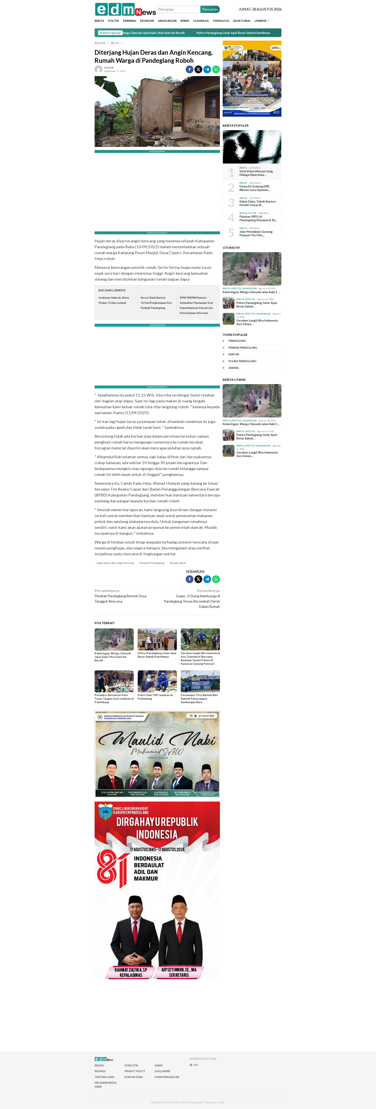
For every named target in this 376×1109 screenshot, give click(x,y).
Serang (234, 367)
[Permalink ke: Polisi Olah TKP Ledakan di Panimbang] (157, 681)
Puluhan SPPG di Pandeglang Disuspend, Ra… (258, 218)
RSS (196, 1064)
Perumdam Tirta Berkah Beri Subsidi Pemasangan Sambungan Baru (199, 698)
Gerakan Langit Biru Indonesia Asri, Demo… (257, 321)
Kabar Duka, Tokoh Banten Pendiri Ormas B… (258, 203)
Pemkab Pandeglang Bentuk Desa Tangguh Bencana (120, 595)
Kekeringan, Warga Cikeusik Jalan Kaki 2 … (251, 292)
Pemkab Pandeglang (151, 562)
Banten (234, 354)
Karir (159, 1065)
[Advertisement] (188, 1016)
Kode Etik (131, 1065)
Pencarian (210, 9)
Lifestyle (236, 288)
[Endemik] (125, 9)
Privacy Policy (135, 1071)
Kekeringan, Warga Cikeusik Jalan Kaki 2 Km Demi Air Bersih (113, 657)
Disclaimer (162, 1071)
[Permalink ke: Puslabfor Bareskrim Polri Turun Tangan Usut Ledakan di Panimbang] (114, 681)
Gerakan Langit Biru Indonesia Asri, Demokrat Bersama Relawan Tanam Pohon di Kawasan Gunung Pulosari (200, 658)
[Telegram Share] (207, 69)
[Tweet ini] (198, 69)
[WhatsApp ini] (216, 69)
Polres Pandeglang (242, 361)
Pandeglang (237, 340)
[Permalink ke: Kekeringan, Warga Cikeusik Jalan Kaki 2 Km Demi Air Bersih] (114, 639)
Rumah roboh (178, 562)
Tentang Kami (104, 1077)
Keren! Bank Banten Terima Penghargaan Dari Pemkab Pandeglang (156, 302)
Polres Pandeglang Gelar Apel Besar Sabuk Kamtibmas (192, 33)
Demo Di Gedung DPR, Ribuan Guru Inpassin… (255, 188)
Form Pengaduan (167, 1077)
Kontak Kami (134, 1077)
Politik (252, 213)
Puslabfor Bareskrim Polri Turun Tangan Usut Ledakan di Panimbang (114, 698)
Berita (243, 167)
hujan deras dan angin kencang (115, 562)
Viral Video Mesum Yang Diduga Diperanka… (256, 172)
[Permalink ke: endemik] (98, 69)
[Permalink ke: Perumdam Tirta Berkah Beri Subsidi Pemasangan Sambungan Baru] (200, 681)
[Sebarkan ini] (189, 69)
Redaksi (100, 1071)
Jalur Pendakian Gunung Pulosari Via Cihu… (256, 233)
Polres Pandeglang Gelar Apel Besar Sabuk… (256, 304)
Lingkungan (249, 288)
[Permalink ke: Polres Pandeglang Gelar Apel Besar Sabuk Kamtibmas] (157, 639)
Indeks (99, 1065)
